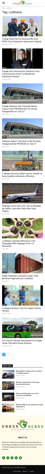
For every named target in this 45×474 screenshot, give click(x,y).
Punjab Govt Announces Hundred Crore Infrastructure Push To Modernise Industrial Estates (21, 74)
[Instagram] (7, 457)
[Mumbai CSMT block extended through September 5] (8, 408)
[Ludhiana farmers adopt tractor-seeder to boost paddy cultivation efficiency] (22, 161)
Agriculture (6, 170)
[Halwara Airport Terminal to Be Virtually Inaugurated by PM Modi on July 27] (22, 128)
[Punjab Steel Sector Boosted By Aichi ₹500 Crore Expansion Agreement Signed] (22, 26)
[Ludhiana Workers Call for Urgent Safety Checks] (22, 295)
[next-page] (12, 354)
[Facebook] (3, 457)
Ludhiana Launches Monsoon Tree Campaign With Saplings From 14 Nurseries (18, 243)
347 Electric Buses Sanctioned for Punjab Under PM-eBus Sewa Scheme (22, 341)
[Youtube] (20, 457)
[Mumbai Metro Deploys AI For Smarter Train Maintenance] (8, 374)
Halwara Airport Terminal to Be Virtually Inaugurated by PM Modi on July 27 (21, 142)
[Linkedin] (12, 457)
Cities (4, 35)
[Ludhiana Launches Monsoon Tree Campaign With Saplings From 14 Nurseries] (22, 228)
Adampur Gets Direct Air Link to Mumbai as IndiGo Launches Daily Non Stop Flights (21, 208)
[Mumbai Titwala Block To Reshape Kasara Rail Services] (8, 385)
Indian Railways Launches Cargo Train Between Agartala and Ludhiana (20, 277)
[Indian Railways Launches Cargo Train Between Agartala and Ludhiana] (22, 263)
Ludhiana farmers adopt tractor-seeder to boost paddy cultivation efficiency (22, 174)
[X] (16, 457)
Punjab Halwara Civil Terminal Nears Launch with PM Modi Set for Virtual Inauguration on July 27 (19, 109)
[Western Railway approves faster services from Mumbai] (8, 397)
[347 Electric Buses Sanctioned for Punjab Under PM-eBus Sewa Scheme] (22, 328)
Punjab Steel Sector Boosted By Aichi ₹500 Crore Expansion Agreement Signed (21, 40)
